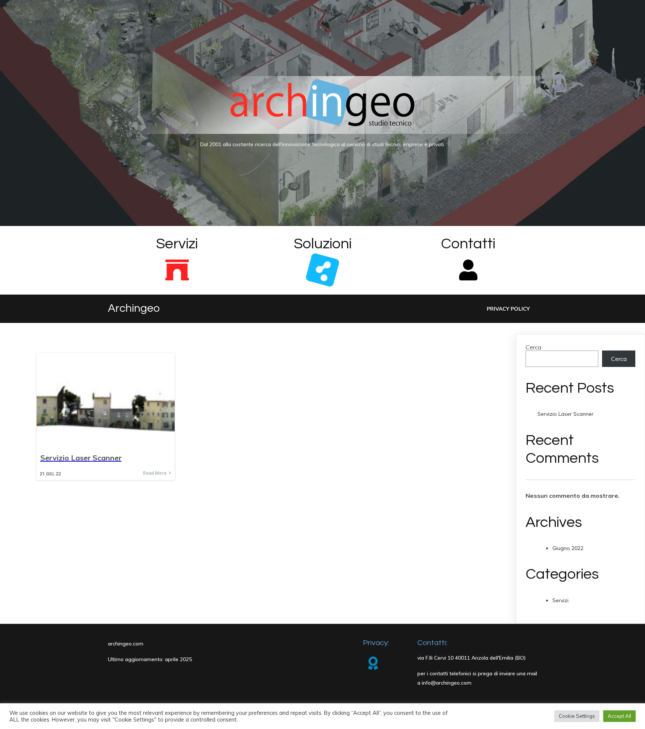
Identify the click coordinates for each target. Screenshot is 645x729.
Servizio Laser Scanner (565, 414)
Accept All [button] (619, 716)
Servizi (560, 600)
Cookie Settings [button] (577, 716)
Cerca (533, 347)
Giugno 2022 (567, 548)
